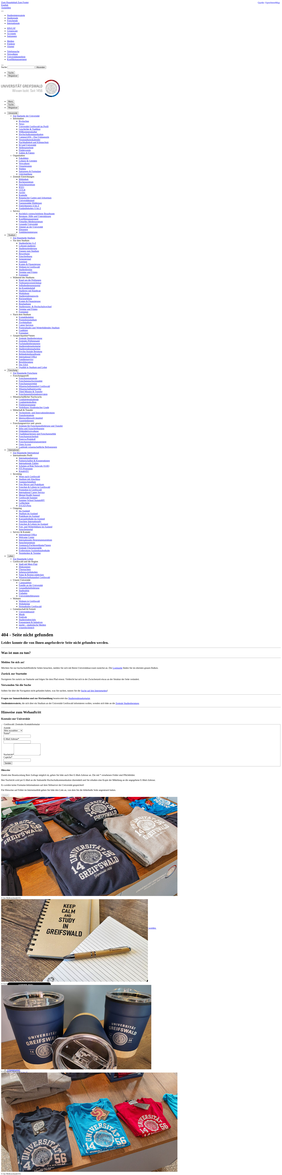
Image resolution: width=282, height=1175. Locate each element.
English (4, 5)
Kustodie (23, 195)
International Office (28, 357)
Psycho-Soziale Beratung (30, 351)
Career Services (26, 325)
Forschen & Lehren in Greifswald (34, 487)
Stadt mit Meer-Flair (28, 564)
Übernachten (25, 569)
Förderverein (25, 150)
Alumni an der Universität (31, 227)
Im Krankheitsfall (27, 288)
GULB (22, 190)
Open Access (25, 444)
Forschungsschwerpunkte (30, 381)
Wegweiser (12, 108)
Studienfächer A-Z (27, 243)
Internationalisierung (28, 458)
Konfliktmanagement (28, 219)
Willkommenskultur (28, 131)
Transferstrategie (26, 415)
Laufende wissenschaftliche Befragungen (38, 447)
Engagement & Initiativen (31, 622)
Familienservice (26, 359)
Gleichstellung (25, 174)
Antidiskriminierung (28, 232)
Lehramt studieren (27, 246)
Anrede (7, 728)
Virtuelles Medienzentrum (31, 221)
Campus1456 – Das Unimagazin (34, 137)
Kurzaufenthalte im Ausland (32, 519)
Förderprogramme (27, 405)
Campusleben (25, 582)
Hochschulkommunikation (31, 134)
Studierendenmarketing (29, 349)
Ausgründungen (26, 420)
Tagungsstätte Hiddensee (30, 203)
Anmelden (6, 7)
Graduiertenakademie (29, 399)
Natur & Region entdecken (31, 574)
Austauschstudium (27, 482)
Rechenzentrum (26, 182)
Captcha (8, 757)
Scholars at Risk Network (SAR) (34, 466)
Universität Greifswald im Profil (33, 126)
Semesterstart (25, 259)
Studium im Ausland (28, 513)
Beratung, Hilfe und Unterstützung (35, 216)
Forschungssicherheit (28, 436)
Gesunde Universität (28, 224)
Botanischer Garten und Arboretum (35, 198)
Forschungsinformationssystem (33, 394)
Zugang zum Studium (29, 251)
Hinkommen (24, 567)
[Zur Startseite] (30, 96)
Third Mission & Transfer (30, 391)
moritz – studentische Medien (32, 625)
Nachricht (9, 754)
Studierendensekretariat (29, 346)
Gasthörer (23, 330)
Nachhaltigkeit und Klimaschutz (34, 142)
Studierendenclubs (27, 619)
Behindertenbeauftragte (29, 354)
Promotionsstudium (28, 320)
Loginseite (117, 668)
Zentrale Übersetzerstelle (30, 548)
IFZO (21, 187)
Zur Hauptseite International (26, 453)
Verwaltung (24, 163)
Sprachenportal (26, 529)
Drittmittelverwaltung (29, 431)
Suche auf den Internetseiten (94, 690)
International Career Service (32, 492)
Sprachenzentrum (27, 184)
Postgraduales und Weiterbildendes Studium (39, 327)
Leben (10, 556)
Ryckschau (24, 121)
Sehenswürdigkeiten (28, 572)
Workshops (24, 293)
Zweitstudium (25, 322)
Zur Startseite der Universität (26, 116)
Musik (22, 614)
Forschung (12, 370)
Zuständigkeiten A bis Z (30, 208)
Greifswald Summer (28, 497)
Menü (10, 101)
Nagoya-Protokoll (27, 439)
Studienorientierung (28, 248)
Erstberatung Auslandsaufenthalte (34, 550)
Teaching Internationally (30, 521)
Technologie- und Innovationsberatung (37, 412)
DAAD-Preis (25, 505)
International (13, 450)
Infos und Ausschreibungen (31, 428)
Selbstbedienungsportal (29, 285)
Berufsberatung (26, 362)
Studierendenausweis (28, 296)
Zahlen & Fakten (27, 153)
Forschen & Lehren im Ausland (33, 524)
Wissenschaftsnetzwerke (30, 389)
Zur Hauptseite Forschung (25, 373)
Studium (11, 235)
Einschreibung (25, 256)
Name (7, 733)
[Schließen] (2, 11)
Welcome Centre (26, 537)
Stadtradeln (24, 590)
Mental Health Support (29, 495)
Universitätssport (26, 200)
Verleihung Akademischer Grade (34, 407)
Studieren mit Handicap (30, 290)
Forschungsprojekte (28, 383)
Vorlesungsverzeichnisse (30, 283)
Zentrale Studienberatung (30, 338)
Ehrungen (23, 229)
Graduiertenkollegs (27, 402)
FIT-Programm (26, 468)
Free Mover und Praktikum (31, 484)
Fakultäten (23, 158)
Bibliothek (23, 179)
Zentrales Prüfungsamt (29, 341)
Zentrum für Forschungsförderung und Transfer (41, 426)
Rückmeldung (25, 298)
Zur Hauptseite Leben (23, 559)
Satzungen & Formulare (30, 171)
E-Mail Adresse (11, 739)
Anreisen (23, 261)
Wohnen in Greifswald (29, 267)
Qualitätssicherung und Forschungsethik (37, 434)
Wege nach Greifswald (29, 476)
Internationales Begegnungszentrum (35, 540)
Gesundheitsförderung (29, 588)
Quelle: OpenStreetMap (269, 2)
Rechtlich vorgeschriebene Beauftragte (37, 213)
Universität (12, 113)
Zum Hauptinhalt (9, 2)
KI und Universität (27, 145)
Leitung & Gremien (28, 161)
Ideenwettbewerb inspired (31, 418)
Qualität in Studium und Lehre (33, 367)
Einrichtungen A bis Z (29, 205)
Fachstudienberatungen (29, 343)
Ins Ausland (24, 511)
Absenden (40, 67)
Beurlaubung (25, 304)
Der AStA (23, 364)
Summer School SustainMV (32, 500)
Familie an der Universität (31, 585)
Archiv (22, 192)
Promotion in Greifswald (30, 489)
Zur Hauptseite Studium (24, 238)
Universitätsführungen (29, 596)
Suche (4, 67)
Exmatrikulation (26, 317)
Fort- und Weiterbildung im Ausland (35, 526)
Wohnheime (24, 604)
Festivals (23, 617)
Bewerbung (24, 253)
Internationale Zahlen (28, 463)
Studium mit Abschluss (29, 479)
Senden (8, 763)
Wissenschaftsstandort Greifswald (34, 386)
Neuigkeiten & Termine (30, 553)
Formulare (23, 275)
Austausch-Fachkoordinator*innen (35, 545)
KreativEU (24, 471)
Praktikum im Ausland (29, 516)
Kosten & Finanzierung (30, 264)
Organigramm (25, 166)
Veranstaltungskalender (29, 139)
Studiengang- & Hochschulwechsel (35, 306)
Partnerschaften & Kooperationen (34, 460)
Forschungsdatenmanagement (32, 441)
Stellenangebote (26, 147)
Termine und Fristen (28, 272)
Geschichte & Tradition (29, 129)
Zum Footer (23, 2)
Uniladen (23, 593)
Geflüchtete (24, 503)
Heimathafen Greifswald (30, 606)
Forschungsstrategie (28, 378)
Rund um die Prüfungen (30, 280)
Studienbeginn (25, 269)
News (21, 124)
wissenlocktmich (26, 627)
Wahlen (22, 168)
